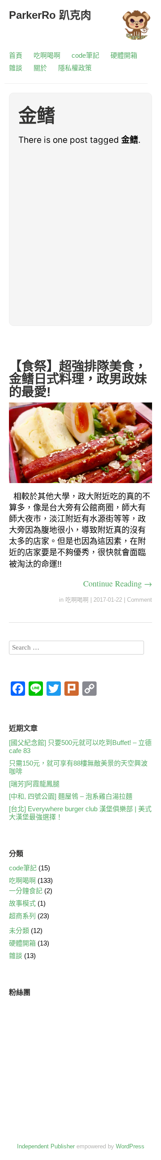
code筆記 (85, 55)
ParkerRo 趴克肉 (50, 15)
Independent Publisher (46, 1146)
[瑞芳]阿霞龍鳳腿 (34, 784)
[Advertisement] (80, 236)
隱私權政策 (75, 68)
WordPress (130, 1146)
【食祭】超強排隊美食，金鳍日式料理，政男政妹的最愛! (78, 379)
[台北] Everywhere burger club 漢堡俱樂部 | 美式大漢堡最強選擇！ (80, 813)
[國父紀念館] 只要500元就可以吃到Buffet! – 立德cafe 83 (80, 746)
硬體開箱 (123, 55)
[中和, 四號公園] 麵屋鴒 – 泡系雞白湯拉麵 (70, 796)
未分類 (19, 930)
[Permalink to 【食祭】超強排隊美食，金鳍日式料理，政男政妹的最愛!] (80, 484)
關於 (40, 68)
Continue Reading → (117, 583)
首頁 (15, 55)
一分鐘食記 (25, 891)
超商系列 (22, 916)
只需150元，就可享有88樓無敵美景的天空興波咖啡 (78, 767)
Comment (139, 599)
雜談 (15, 68)
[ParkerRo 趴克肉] (136, 29)
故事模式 (22, 903)
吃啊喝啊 (47, 55)
